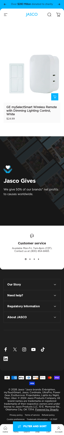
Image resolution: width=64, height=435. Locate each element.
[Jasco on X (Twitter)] (15, 349)
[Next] (59, 4)
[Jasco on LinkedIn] (6, 359)
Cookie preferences (16, 419)
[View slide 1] (25, 259)
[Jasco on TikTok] (43, 349)
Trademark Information (37, 419)
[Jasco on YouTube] (33, 349)
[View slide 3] (34, 259)
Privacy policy (16, 415)
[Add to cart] (54, 96)
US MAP (53, 419)
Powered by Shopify (47, 410)
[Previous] (5, 4)
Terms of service (32, 415)
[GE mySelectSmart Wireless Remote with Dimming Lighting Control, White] (32, 74)
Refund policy (48, 415)
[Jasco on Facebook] (6, 349)
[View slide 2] (30, 259)
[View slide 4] (38, 259)
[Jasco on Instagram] (24, 349)
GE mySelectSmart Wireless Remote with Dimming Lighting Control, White (31, 111)
